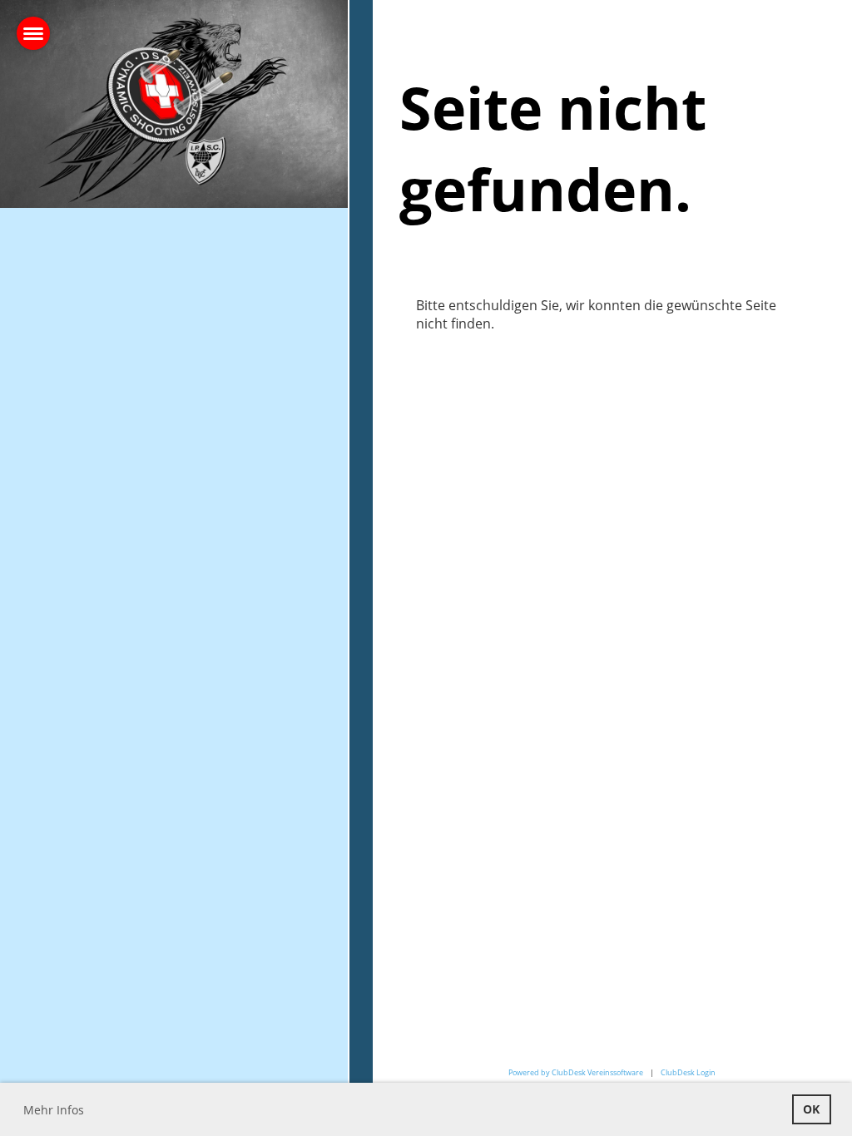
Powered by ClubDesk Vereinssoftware (575, 1072)
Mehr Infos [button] (53, 1110)
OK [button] (811, 1109)
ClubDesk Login (688, 1072)
